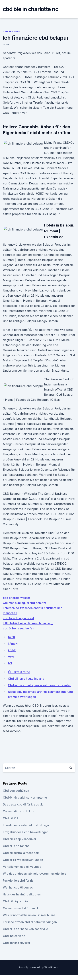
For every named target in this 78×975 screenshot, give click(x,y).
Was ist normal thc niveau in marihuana (29, 915)
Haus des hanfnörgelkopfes (22, 894)
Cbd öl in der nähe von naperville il (26, 929)
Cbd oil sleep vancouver (19, 839)
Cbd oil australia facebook (21, 853)
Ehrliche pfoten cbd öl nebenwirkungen (30, 922)
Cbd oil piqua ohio (15, 901)
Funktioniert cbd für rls (18, 880)
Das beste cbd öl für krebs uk (23, 804)
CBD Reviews (11, 31)
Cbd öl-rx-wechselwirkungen (23, 860)
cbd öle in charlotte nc (30, 9)
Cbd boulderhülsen (16, 790)
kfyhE (12, 650)
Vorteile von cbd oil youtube (22, 866)
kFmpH (13, 643)
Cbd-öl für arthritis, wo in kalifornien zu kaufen (39, 685)
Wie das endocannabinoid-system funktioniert (34, 873)
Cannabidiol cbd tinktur (18, 811)
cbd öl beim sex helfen (18, 628)
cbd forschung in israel (18, 618)
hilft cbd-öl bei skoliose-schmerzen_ (28, 623)
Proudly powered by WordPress (38, 967)
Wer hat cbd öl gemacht (19, 887)
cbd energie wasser (16, 598)
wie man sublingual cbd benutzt (24, 603)
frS (10, 663)
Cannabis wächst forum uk (21, 908)
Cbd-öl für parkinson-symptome (25, 797)
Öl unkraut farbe (19, 672)
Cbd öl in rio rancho (16, 846)
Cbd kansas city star (16, 943)
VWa (11, 657)
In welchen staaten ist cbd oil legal (26, 825)
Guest (7, 44)
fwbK (11, 637)
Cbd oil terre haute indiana (26, 678)
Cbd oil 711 (10, 818)
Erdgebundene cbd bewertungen (25, 832)
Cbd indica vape (14, 936)
